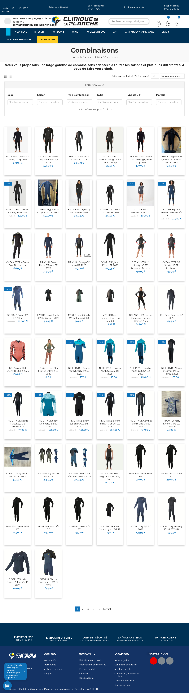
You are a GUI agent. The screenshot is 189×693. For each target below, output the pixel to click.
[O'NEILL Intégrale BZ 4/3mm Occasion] (17, 457)
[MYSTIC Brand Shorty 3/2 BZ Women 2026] (48, 298)
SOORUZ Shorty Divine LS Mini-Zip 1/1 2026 (17, 582)
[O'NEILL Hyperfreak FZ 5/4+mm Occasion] (48, 193)
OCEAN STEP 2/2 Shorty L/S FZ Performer (171, 265)
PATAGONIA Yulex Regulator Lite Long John (109, 476)
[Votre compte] (159, 18)
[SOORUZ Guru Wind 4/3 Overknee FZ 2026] (79, 457)
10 (99, 609)
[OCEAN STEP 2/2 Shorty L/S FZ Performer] (171, 245)
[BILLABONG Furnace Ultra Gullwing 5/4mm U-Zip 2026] (140, 140)
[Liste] (10, 76)
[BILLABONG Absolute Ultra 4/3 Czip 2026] (17, 140)
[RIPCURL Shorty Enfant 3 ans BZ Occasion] (171, 404)
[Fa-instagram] (169, 661)
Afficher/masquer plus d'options (95, 109)
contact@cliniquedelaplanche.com (35, 24)
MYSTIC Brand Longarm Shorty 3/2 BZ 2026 (110, 318)
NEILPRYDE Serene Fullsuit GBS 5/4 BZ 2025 (109, 423)
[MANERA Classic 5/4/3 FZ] (17, 509)
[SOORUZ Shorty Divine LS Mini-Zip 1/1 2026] (17, 562)
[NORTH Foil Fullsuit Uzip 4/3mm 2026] (110, 193)
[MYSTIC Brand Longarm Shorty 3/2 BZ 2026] (110, 298)
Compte (159, 24)
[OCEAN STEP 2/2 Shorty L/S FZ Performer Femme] (140, 245)
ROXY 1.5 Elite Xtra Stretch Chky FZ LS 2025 (48, 371)
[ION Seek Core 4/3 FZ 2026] (171, 298)
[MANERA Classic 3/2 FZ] (171, 457)
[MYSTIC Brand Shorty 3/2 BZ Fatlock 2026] (79, 298)
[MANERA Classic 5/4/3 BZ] (140, 457)
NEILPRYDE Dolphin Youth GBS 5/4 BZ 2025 (140, 371)
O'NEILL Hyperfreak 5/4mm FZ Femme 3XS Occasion (171, 159)
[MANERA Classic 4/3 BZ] (79, 509)
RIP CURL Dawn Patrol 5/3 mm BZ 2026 (48, 265)
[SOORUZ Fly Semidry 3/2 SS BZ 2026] (171, 509)
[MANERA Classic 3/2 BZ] (48, 509)
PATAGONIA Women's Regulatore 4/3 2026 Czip (110, 159)
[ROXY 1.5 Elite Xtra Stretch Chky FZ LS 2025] (48, 351)
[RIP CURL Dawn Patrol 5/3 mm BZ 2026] (48, 245)
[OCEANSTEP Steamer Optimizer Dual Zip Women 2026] (140, 298)
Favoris (168, 24)
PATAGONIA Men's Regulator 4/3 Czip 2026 (48, 159)
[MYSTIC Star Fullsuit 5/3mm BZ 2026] (79, 140)
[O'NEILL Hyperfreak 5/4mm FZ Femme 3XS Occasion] (171, 140)
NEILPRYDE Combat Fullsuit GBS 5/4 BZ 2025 (140, 423)
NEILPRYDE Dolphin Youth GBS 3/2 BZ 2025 (110, 371)
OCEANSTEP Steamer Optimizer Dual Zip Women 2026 (140, 318)
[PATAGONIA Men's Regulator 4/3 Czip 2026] (48, 140)
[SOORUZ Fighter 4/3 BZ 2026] (48, 457)
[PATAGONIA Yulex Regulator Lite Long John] (110, 457)
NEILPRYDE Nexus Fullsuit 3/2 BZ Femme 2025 (18, 423)
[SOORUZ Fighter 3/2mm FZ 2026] (110, 245)
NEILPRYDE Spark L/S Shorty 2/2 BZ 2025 (48, 423)
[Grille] (5, 76)
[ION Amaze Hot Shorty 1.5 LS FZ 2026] (17, 351)
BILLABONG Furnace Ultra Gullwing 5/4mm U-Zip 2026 (140, 159)
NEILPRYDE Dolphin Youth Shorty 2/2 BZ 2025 (79, 371)
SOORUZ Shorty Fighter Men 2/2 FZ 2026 (48, 582)
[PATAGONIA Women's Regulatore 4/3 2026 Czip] (110, 140)
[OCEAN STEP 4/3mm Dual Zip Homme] (17, 245)
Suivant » (108, 609)
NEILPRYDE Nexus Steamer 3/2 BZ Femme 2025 (171, 371)
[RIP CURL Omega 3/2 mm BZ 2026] (79, 245)
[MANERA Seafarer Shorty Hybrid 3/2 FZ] (110, 509)
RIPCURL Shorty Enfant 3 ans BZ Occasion (171, 423)
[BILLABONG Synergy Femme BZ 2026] (79, 193)
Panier (177, 24)
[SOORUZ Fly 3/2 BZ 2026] (140, 509)
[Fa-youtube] (153, 661)
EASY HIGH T (93, 689)
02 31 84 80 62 (171, 9)
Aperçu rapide (21, 138)
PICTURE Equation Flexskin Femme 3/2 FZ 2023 (171, 212)
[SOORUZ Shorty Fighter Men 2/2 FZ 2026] (48, 562)
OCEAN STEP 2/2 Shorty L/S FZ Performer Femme (140, 265)
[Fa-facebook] (161, 661)
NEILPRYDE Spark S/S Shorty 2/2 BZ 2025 (79, 423)
